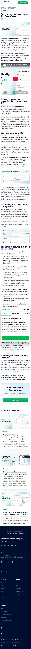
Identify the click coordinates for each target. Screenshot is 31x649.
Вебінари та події (5, 617)
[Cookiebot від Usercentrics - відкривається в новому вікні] (23, 309)
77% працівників (16, 106)
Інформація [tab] (15, 313)
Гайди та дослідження (7, 620)
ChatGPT (9, 533)
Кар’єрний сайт (20, 591)
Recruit (3, 588)
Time (2, 600)
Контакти (18, 594)
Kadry (2, 582)
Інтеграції (18, 588)
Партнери (18, 585)
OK (15, 338)
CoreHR (3, 585)
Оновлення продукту (10, 7)
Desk (2, 594)
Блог (2, 608)
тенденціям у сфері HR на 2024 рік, (18, 157)
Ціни (17, 582)
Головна (2, 7)
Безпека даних (5, 642)
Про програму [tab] (25, 313)
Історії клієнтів (5, 623)
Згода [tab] (5, 313)
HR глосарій (4, 611)
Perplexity (21, 533)
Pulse (2, 597)
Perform (3, 591)
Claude (15, 533)
